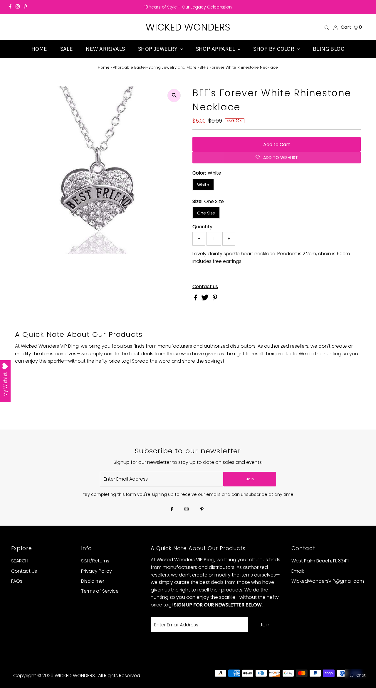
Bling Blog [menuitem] (329, 48)
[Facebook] (10, 7)
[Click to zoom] (174, 95)
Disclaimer (92, 581)
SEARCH (19, 560)
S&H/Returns (95, 560)
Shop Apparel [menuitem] (216, 48)
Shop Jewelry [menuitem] (158, 48)
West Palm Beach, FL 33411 (320, 560)
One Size (206, 213)
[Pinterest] (25, 7)
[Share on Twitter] (205, 298)
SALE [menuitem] (66, 48)
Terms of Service (100, 591)
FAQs (16, 581)
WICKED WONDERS (188, 27)
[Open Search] (326, 27)
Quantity (202, 226)
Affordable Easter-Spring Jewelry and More (155, 67)
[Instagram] (17, 7)
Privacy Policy (96, 571)
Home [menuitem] (39, 48)
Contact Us (24, 571)
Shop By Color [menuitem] (274, 48)
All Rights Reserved (119, 675)
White (203, 185)
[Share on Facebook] (196, 298)
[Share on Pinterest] (215, 298)
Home (104, 67)
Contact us (205, 286)
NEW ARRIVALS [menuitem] (105, 48)
